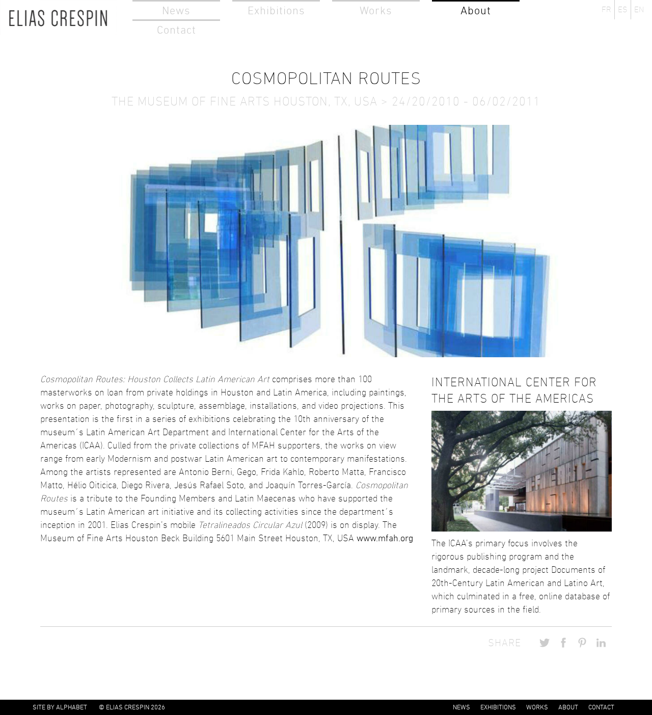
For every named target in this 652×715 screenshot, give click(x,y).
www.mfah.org (385, 538)
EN (639, 9)
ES (623, 9)
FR (606, 9)
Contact (176, 29)
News (176, 10)
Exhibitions (276, 10)
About (475, 10)
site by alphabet (60, 707)
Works (376, 10)
